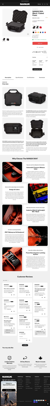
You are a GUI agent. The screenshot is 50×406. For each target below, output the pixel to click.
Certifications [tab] (30, 77)
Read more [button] (10, 292)
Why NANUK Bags (29, 388)
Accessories (20, 388)
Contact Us (46, 379)
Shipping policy (21, 401)
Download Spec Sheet (37, 69)
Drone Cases (37, 382)
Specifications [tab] (19, 77)
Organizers (28, 380)
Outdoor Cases (37, 388)
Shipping (45, 380)
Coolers (36, 390)
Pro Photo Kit (37, 380)
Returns (45, 382)
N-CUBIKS (28, 386)
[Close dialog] (15, 382)
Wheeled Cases (20, 386)
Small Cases (20, 379)
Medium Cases (20, 380)
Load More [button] (25, 345)
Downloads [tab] (42, 77)
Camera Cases (37, 379)
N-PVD (27, 384)
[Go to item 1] (3, 39)
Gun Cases (37, 384)
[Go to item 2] (7, 39)
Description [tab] (8, 77)
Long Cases (20, 384)
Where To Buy (46, 386)
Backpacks (28, 379)
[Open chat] (48, 404)
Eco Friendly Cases (38, 386)
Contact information (28, 401)
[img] (6, 284)
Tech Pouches (28, 382)
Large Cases (20, 382)
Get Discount (9, 390)
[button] (40, 21)
